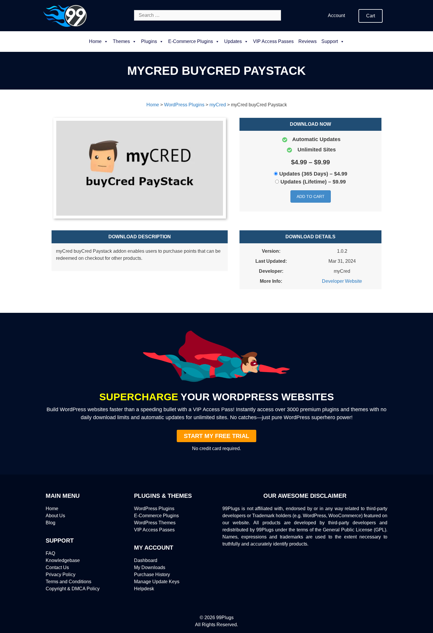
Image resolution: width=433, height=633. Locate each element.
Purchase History (152, 574)
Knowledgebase (63, 560)
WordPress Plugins (154, 508)
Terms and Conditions (68, 581)
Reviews (307, 41)
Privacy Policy (60, 574)
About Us (55, 515)
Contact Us (57, 567)
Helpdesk (144, 588)
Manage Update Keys (156, 581)
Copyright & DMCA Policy (73, 588)
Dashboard (145, 560)
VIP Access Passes (273, 41)
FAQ (50, 553)
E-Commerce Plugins (156, 515)
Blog (50, 522)
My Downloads (149, 567)
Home (95, 41)
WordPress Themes (155, 522)
